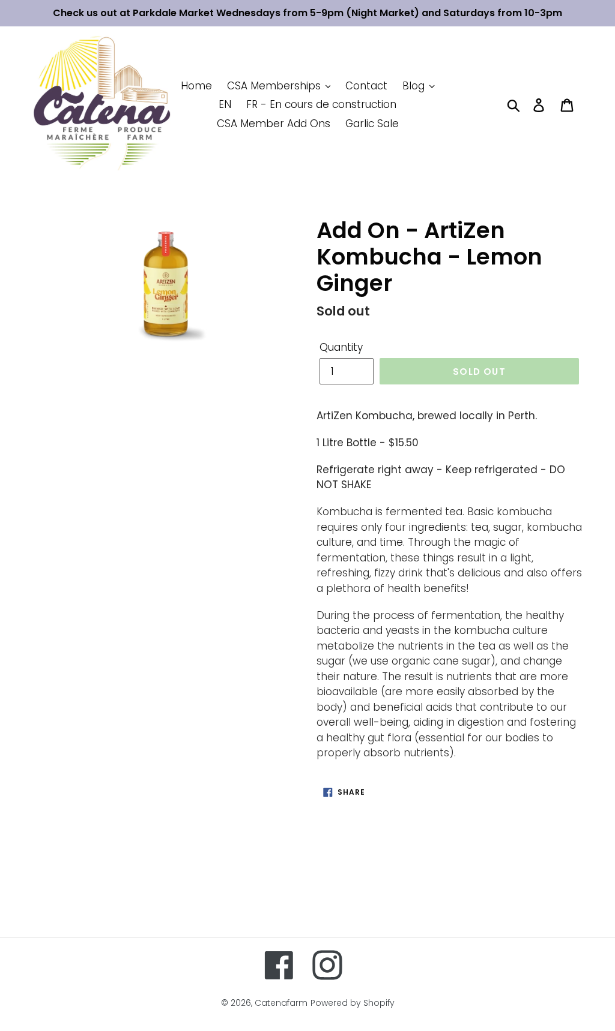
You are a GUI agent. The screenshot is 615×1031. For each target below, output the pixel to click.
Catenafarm (281, 1003)
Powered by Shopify (353, 1003)
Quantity (341, 347)
